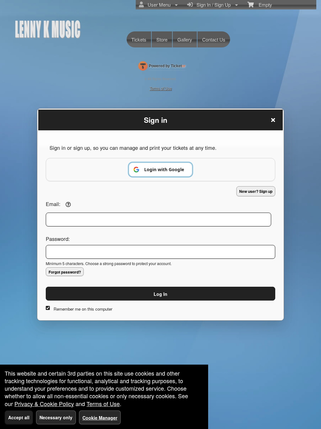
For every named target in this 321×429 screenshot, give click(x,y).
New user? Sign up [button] (255, 191)
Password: (58, 238)
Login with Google (164, 169)
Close (273, 120)
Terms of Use (103, 403)
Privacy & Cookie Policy (44, 403)
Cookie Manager (99, 418)
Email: (53, 204)
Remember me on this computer (83, 309)
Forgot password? (65, 272)
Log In (160, 294)
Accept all (18, 417)
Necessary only (55, 417)
